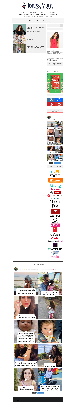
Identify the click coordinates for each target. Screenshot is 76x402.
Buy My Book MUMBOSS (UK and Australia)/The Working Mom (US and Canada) (38, 14)
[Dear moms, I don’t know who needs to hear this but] (59, 133)
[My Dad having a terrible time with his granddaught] (59, 157)
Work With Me (52, 12)
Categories (33, 12)
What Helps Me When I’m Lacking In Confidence (35, 28)
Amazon (58, 71)
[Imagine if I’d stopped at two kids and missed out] (51, 157)
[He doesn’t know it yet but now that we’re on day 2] (59, 125)
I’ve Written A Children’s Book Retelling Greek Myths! (38, 16)
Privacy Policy (15, 398)
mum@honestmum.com (50, 59)
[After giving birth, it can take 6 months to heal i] (51, 141)
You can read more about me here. (52, 60)
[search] (61, 25)
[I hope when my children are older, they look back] (59, 149)
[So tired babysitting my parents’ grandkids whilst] (51, 149)
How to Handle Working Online (34, 37)
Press (42, 12)
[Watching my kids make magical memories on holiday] (51, 125)
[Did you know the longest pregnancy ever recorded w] (59, 141)
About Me (23, 12)
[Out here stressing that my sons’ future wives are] (51, 133)
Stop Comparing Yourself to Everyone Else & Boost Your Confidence (36, 47)
